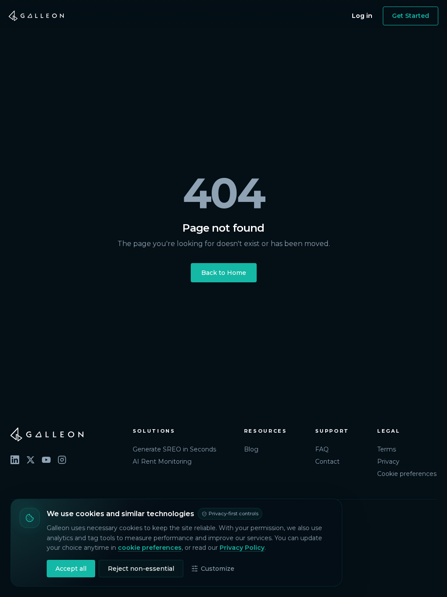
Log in (362, 16)
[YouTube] (46, 459)
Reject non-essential (141, 569)
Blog (251, 449)
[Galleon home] (36, 15)
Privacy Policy (242, 548)
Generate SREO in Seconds (174, 449)
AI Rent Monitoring (162, 461)
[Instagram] (62, 459)
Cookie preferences (407, 474)
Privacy (388, 461)
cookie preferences (150, 548)
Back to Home (223, 273)
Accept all (70, 569)
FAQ (322, 449)
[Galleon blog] (62, 434)
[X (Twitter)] (30, 459)
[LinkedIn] (14, 459)
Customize (217, 569)
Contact (327, 461)
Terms (386, 449)
